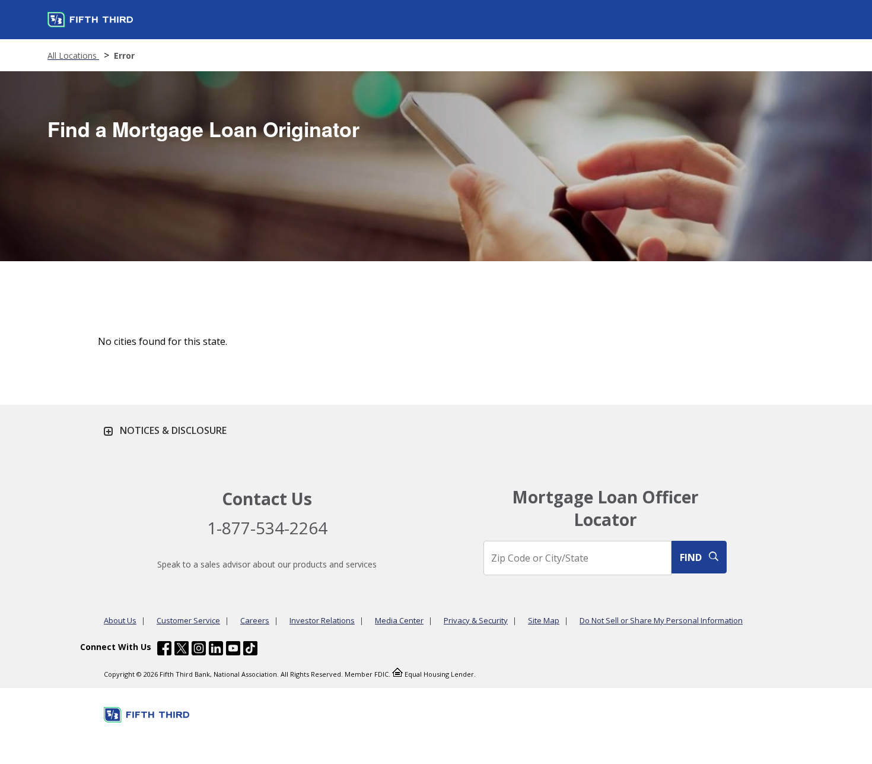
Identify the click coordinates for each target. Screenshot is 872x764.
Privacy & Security (476, 620)
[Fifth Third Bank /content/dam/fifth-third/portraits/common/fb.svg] (164, 649)
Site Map (543, 620)
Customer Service (188, 620)
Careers (254, 620)
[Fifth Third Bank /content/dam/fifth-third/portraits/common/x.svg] (181, 649)
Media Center (399, 620)
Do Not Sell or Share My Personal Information (661, 620)
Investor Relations (322, 620)
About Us (120, 620)
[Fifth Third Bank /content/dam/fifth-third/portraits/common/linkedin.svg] (216, 649)
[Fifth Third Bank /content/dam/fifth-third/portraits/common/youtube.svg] (233, 649)
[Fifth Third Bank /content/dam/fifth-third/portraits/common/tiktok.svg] (250, 649)
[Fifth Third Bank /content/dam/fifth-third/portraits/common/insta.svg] (199, 649)
